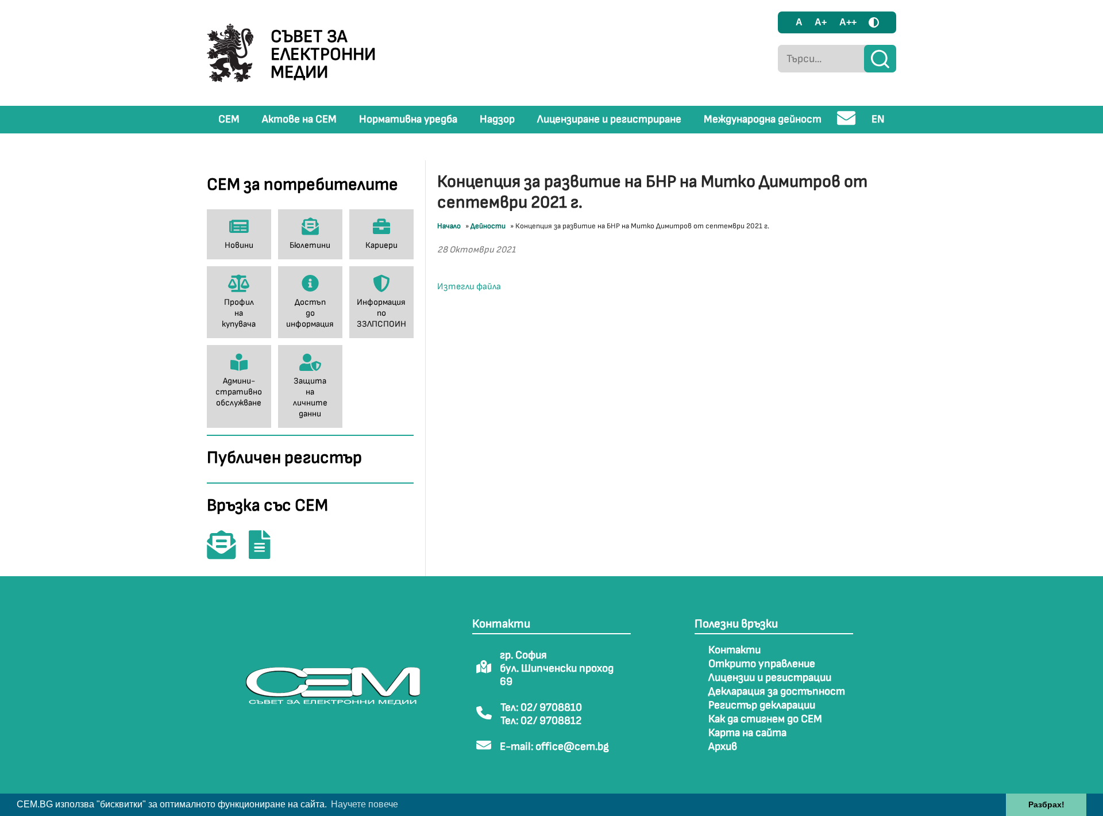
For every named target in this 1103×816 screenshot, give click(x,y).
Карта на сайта (747, 733)
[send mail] (846, 122)
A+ (821, 22)
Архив (722, 746)
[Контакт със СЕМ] (227, 552)
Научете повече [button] (364, 804)
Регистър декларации (761, 705)
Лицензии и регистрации (769, 677)
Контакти (734, 650)
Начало (449, 226)
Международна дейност (763, 119)
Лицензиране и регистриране (609, 119)
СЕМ (229, 119)
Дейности (488, 226)
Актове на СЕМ (299, 119)
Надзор (497, 119)
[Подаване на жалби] (265, 552)
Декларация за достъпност (776, 691)
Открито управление (761, 664)
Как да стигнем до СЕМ (765, 719)
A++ (848, 22)
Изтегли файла (469, 286)
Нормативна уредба (408, 119)
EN (878, 119)
